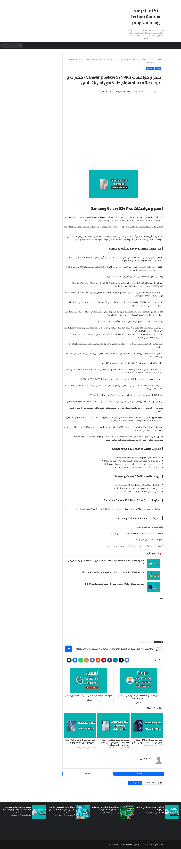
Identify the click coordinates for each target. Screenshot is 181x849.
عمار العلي (145, 758)
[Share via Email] (69, 660)
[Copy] (68, 649)
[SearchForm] (2, 46)
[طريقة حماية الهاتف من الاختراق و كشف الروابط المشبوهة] (127, 812)
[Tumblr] (109, 660)
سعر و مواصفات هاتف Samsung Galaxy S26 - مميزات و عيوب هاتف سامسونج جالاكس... (17, 809)
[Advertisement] (112, 133)
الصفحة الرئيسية (153, 59)
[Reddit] (98, 660)
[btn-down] (100, 91)
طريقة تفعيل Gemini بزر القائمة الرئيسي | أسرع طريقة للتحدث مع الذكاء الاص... (62, 809)
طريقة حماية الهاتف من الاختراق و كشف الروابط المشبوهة (105, 808)
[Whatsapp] (80, 660)
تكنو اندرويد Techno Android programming (146, 16)
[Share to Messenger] (74, 660)
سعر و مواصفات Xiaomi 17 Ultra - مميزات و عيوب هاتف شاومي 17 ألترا (114, 584)
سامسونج (129, 59)
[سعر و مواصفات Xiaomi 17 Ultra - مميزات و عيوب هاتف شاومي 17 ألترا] (153, 587)
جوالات (140, 59)
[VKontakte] (92, 660)
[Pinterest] (103, 660)
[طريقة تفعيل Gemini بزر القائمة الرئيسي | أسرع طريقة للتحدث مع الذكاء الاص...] (83, 812)
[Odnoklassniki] (86, 660)
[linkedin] (115, 660)
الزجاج (90, 344)
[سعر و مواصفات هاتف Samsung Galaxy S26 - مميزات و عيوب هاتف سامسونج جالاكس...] (39, 812)
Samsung (115, 248)
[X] (121, 660)
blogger (139, 773)
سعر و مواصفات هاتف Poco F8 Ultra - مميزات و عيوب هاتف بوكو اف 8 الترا (113, 572)
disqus (88, 773)
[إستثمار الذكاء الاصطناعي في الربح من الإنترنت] (172, 812)
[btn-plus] (106, 91)
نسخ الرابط (158, 649)
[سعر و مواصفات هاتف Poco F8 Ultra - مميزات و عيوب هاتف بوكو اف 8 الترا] (153, 575)
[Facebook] (126, 660)
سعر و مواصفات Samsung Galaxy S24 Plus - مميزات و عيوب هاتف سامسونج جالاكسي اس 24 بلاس (114, 61)
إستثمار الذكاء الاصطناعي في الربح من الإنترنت (150, 808)
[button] (177, 812)
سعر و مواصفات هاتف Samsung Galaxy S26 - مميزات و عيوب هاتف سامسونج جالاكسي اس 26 (106, 562)
